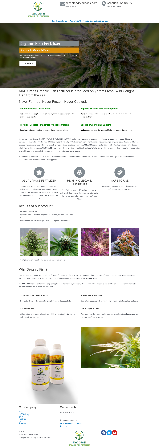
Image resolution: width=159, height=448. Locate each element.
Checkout (104, 21)
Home (53, 21)
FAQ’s (77, 21)
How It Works (69, 21)
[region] (79, 55)
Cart (98, 21)
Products (60, 21)
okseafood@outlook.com (81, 3)
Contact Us (91, 21)
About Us (83, 21)
